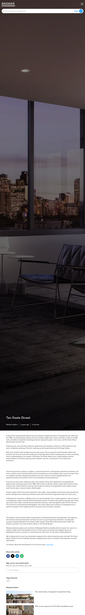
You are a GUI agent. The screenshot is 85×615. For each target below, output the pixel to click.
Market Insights (11, 425)
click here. (50, 545)
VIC (8, 581)
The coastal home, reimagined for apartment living (52, 592)
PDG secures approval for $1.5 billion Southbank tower (54, 606)
